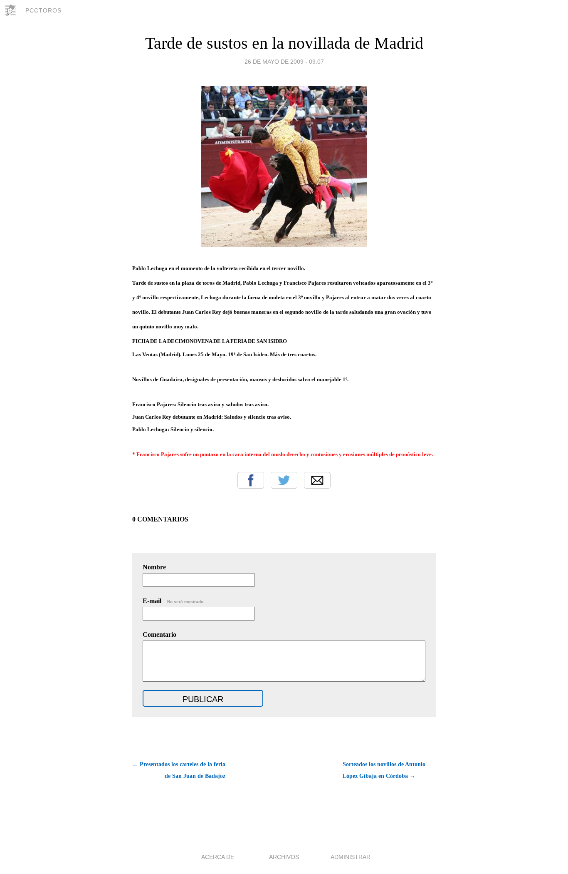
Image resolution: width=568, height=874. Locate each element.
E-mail (174, 600)
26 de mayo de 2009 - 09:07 (284, 61)
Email (317, 480)
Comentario (159, 634)
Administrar (350, 857)
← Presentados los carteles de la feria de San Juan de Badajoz (178, 770)
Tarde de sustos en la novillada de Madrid (284, 43)
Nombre (154, 567)
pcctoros (43, 10)
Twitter (284, 480)
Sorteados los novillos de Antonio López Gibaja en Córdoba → (384, 770)
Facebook (250, 480)
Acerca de (217, 857)
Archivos (284, 857)
